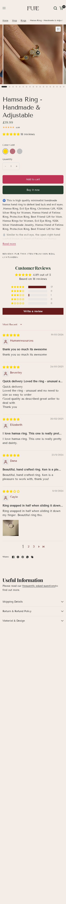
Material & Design (14, 620)
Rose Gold (12, 151)
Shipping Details (13, 601)
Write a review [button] (33, 311)
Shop (14, 20)
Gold (5, 151)
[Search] (55, 8)
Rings (23, 20)
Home (5, 20)
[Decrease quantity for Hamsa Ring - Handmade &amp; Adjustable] (5, 166)
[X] (18, 557)
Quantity (7, 159)
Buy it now (33, 189)
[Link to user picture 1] (11, 528)
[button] (12, 134)
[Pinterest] (23, 557)
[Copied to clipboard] (32, 557)
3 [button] (34, 546)
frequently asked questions (38, 585)
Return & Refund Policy (17, 611)
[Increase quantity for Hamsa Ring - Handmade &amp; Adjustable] (16, 166)
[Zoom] (58, 29)
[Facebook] (13, 557)
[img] (11, 335)
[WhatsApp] (27, 557)
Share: (6, 557)
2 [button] (28, 546)
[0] (60, 8)
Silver (19, 151)
